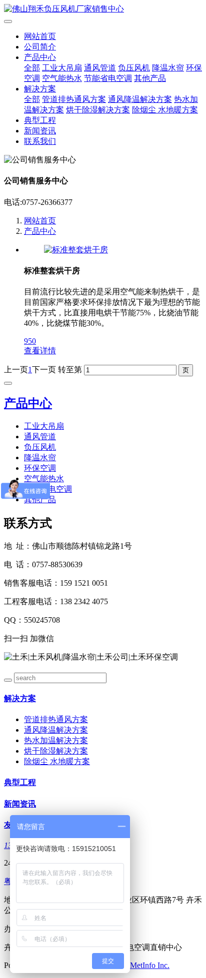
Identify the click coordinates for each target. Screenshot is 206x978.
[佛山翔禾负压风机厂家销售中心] (103, 9)
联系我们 (40, 141)
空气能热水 (62, 78)
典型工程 (40, 120)
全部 (32, 67)
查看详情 (40, 350)
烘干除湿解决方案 (98, 109)
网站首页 (40, 36)
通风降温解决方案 (140, 99)
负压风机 (134, 67)
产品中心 (40, 57)
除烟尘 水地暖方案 (165, 109)
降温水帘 (168, 67)
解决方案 (40, 88)
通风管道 (100, 67)
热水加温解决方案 (56, 740)
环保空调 (40, 468)
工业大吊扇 (62, 67)
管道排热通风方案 (74, 99)
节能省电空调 (108, 78)
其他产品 (150, 78)
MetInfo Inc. (150, 965)
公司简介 (40, 46)
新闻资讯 (40, 130)
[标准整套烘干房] (76, 249)
